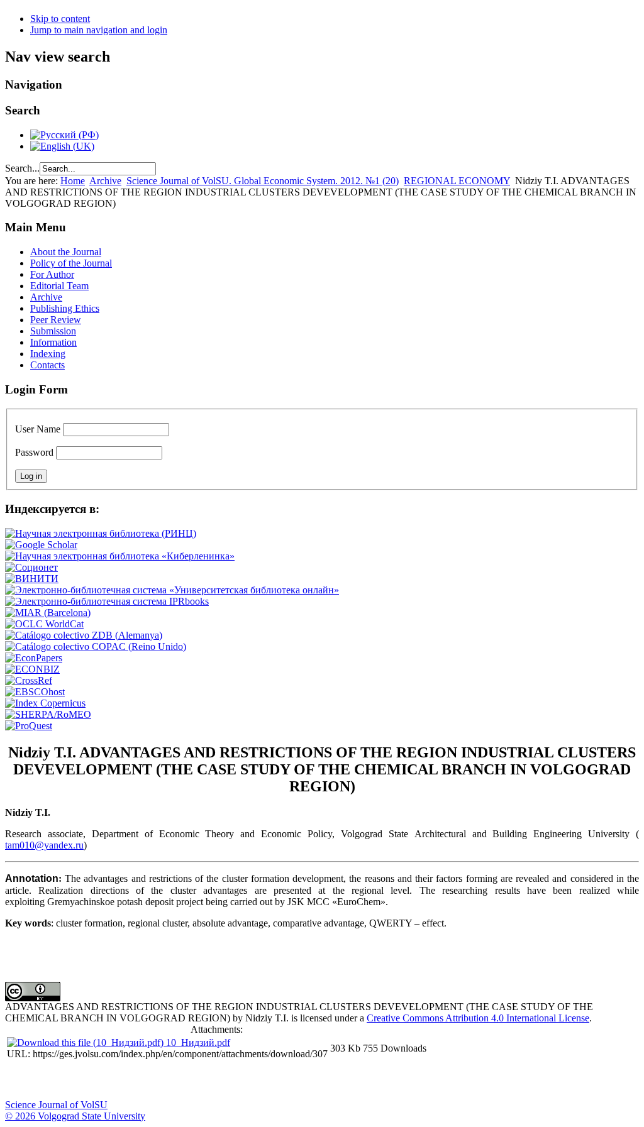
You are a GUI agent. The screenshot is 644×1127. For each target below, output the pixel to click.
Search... (22, 168)
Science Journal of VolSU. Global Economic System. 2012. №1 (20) (262, 180)
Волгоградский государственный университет (20, 1080)
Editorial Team (59, 285)
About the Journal (65, 251)
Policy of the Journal (71, 263)
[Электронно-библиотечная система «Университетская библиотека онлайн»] (172, 590)
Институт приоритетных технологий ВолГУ (178, 1080)
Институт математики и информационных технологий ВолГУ (115, 1080)
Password (34, 452)
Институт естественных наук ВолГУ (209, 1080)
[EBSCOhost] (35, 691)
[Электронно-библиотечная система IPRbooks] (107, 601)
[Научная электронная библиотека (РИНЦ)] (100, 533)
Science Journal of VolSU (56, 1104)
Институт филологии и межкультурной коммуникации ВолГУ (303, 1080)
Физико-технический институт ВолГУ (146, 1080)
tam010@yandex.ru (44, 845)
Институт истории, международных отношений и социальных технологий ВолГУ (366, 1080)
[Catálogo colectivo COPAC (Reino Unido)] (95, 646)
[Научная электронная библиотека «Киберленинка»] (120, 556)
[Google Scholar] (41, 544)
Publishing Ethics (64, 308)
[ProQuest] (28, 725)
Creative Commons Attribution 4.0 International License (478, 1018)
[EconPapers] (33, 657)
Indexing (47, 353)
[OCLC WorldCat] (44, 623)
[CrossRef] (28, 680)
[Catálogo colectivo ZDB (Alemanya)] (83, 635)
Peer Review (55, 319)
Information (53, 342)
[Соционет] (31, 567)
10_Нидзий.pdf (198, 1042)
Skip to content (60, 18)
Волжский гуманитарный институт (52, 1080)
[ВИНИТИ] (31, 578)
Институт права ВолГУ (335, 1080)
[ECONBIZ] (32, 669)
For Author (52, 274)
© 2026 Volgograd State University (75, 1116)
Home (72, 180)
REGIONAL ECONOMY (457, 180)
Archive (105, 180)
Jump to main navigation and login (98, 30)
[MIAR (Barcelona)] (48, 612)
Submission (53, 331)
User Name (37, 429)
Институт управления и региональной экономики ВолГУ (241, 1080)
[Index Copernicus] (45, 703)
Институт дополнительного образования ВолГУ (398, 1080)
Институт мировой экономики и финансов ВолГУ (272, 1080)
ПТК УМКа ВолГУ (83, 1080)
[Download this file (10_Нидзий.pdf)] (86, 1042)
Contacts (47, 365)
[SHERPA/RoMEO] (48, 714)
